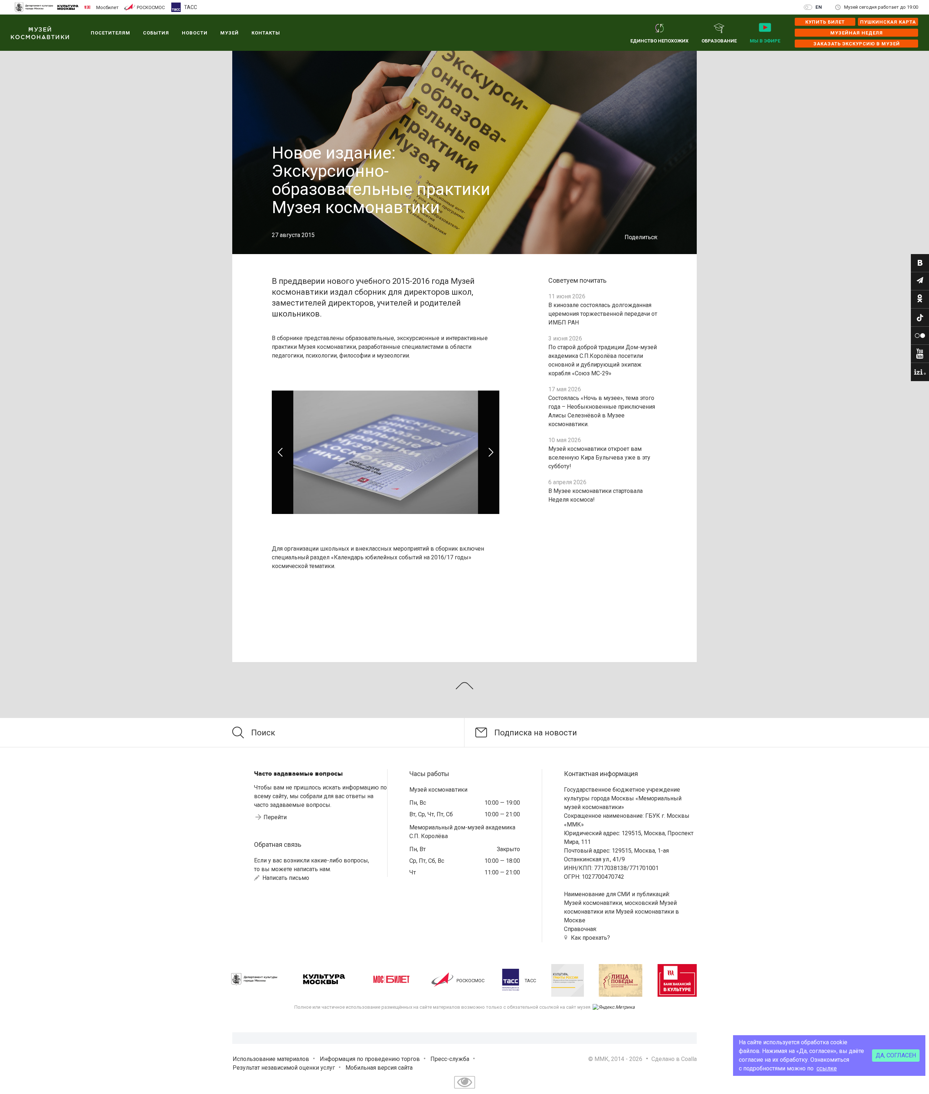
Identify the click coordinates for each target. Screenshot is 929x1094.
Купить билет (825, 22)
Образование (719, 41)
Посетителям (110, 33)
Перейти (275, 817)
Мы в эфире (765, 41)
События (156, 33)
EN (818, 7)
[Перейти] (920, 263)
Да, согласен (896, 1055)
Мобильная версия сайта (379, 1067)
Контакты (265, 33)
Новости (195, 33)
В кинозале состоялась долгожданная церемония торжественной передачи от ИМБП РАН (602, 314)
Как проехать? (590, 937)
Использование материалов (271, 1059)
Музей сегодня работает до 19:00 (881, 7)
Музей (229, 33)
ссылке (827, 1068)
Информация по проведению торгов (370, 1059)
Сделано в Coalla (674, 1059)
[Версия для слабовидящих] (464, 1089)
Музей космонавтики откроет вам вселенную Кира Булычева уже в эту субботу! (599, 457)
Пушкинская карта (888, 22)
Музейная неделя (856, 33)
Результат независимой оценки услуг (284, 1067)
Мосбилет (107, 7)
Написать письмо (285, 877)
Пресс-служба (449, 1059)
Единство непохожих (659, 41)
